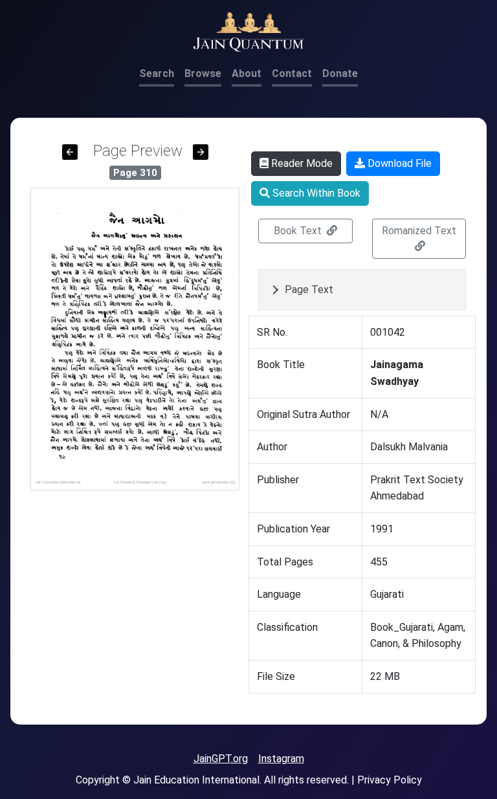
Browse (202, 73)
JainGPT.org (220, 758)
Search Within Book (315, 193)
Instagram (281, 758)
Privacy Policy (389, 780)
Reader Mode (301, 163)
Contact (292, 73)
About (246, 73)
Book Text (299, 230)
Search (156, 73)
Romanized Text (419, 230)
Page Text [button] (309, 289)
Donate (340, 73)
